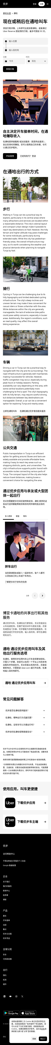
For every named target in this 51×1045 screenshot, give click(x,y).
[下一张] (42, 595)
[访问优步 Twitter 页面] (22, 996)
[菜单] (47, 4)
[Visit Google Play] (11, 1013)
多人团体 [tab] (8, 516)
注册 (41, 4)
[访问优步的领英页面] (4, 996)
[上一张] (35, 595)
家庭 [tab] (17, 516)
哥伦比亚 (7, 13)
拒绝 (34, 1039)
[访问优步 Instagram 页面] (16, 996)
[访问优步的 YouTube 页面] (10, 996)
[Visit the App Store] (28, 1013)
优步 (5, 3)
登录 (34, 4)
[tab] (31, 516)
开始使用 (10, 156)
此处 (43, 1029)
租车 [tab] (25, 516)
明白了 (43, 1039)
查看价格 (10, 69)
